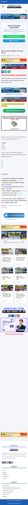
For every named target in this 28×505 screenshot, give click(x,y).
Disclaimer (5, 474)
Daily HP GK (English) (7, 492)
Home (4, 470)
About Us (5, 472)
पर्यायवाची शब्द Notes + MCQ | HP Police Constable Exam (6, 295)
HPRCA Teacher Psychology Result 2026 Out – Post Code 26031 (20, 296)
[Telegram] (15, 316)
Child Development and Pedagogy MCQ (11, 488)
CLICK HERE (8, 184)
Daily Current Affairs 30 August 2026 (20, 278)
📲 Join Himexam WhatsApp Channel (14, 110)
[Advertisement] (14, 416)
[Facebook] (9, 316)
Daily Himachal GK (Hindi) (8, 490)
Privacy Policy (6, 476)
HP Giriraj (5, 496)
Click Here (19, 180)
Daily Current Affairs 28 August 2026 (6, 278)
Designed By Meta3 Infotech (14, 503)
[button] (2, 71)
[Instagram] (12, 316)
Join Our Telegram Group (11, 219)
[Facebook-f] (3, 462)
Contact (4, 478)
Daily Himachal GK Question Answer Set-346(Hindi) (20, 259)
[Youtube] (18, 316)
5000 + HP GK (6, 486)
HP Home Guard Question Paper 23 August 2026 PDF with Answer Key (7, 259)
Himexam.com (5, 453)
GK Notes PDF (6, 494)
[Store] (12, 462)
